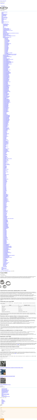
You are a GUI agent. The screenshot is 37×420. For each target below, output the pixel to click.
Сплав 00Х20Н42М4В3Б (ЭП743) (7, 56)
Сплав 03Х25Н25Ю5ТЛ (6, 80)
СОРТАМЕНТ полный (4, 392)
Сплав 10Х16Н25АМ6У (6, 118)
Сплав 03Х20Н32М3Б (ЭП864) (7, 72)
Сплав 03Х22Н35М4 (5, 78)
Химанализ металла (4, 395)
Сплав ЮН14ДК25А (5, 239)
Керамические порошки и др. (5, 390)
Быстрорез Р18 (5, 31)
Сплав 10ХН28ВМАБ (6, 125)
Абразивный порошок (4, 388)
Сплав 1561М (5, 132)
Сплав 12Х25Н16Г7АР (6, 128)
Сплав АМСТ (5, 189)
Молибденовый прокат (4, 17)
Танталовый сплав (5, 263)
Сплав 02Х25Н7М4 (5, 69)
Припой (3, 21)
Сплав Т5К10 (5, 214)
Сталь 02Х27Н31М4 (5, 251)
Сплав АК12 (4, 178)
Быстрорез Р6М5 (5, 32)
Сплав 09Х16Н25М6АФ (6, 107)
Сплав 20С (4, 140)
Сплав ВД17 (4, 205)
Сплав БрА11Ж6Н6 (5, 195)
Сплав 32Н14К (6, 46)
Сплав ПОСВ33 (5, 211)
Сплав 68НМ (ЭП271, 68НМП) (8, 52)
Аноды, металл (2, 10)
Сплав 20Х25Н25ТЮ (5, 143)
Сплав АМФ (4, 190)
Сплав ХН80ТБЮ (5, 228)
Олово (2, 20)
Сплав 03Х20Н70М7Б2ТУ (6, 76)
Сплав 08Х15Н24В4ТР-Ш (6, 100)
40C (3, 26)
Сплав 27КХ (6, 42)
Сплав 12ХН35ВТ (5, 129)
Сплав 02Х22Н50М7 (5, 64)
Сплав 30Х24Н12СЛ (5, 150)
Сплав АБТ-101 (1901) (6, 174)
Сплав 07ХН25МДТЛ (6, 97)
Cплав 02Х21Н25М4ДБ (6, 28)
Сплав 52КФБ (5, 166)
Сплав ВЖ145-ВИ (5, 206)
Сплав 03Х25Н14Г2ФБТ (6, 79)
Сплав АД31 (4, 176)
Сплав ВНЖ (4, 207)
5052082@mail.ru (2, 3)
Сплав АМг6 (4, 188)
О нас (2, 399)
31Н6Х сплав (6, 38)
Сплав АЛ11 (4, 185)
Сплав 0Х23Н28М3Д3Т (6, 111)
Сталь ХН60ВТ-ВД (5, 260)
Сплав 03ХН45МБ (5, 82)
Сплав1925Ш (4, 243)
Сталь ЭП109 (4, 261)
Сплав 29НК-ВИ (7, 44)
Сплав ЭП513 (5, 235)
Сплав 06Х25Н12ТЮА (6, 89)
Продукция (3, 400)
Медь (2, 16)
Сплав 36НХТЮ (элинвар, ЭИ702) (7, 158)
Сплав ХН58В (5, 222)
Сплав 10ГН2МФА (5, 114)
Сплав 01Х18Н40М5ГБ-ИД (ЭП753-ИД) (8, 59)
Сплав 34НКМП (7, 48)
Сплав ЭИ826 (5, 233)
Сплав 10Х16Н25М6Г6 (6, 121)
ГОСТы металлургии (4, 389)
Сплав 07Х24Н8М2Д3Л (6, 94)
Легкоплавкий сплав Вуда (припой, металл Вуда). (9, 35)
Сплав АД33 (4, 177)
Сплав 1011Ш (5, 113)
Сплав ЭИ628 (5, 232)
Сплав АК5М (5, 180)
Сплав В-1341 (5, 202)
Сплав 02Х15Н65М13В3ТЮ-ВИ (7, 62)
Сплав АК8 (4, 183)
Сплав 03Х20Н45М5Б (6, 74)
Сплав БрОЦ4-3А (5, 200)
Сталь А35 (4, 258)
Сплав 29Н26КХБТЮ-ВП (8, 43)
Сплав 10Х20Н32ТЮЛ (6, 122)
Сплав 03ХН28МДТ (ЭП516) (6, 81)
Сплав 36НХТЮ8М (5, 159)
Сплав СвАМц (5, 213)
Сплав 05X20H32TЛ (5, 84)
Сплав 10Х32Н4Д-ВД (6, 124)
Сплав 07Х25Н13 (5, 95)
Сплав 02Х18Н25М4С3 (6, 63)
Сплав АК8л (4, 184)
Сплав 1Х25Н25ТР (5, 139)
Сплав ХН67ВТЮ (5, 225)
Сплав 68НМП (6, 53)
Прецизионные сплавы (6, 37)
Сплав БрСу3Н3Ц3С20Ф (6, 201)
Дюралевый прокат (4, 14)
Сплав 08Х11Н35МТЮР (6, 99)
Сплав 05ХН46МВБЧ (5, 86)
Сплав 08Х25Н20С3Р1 (6, 103)
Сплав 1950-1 (5, 138)
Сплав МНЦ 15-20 (5, 210)
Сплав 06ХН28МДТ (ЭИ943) (6, 91)
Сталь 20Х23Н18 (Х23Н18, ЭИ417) (7, 257)
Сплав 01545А (5, 57)
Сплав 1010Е (4, 112)
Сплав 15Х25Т (5, 134)
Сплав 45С (4, 163)
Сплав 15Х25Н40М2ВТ (6, 133)
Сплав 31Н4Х (6, 45)
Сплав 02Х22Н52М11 (6, 65)
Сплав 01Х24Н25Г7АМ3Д (6, 60)
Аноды (2, 12)
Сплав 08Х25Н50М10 (6, 105)
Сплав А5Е (4, 172)
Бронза (2, 13)
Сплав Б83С (4, 192)
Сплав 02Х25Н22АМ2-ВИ (6, 66)
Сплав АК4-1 (4, 179)
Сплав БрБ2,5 (5, 197)
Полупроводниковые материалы (6, 396)
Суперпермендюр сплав (6, 262)
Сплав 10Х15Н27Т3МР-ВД (6, 116)
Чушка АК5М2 (5, 266)
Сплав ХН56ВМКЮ (5, 221)
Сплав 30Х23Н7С (5, 149)
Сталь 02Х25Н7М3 (5, 250)
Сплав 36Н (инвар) (5, 157)
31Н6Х (18, 344)
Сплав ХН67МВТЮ (5, 226)
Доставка (3, 402)
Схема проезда (3, 401)
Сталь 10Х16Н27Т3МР (6, 256)
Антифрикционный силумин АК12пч (8, 30)
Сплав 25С (4, 145)
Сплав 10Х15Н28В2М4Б (6, 117)
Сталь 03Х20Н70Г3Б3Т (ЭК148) (7, 252)
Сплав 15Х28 (4, 135)
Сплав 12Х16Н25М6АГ (6, 127)
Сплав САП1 (4, 212)
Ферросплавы (5, 264)
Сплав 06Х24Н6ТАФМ (6, 88)
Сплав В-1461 (5, 203)
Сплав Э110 (4, 229)
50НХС (15, 353)
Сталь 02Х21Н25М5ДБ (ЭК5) (6, 249)
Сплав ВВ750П (5, 204)
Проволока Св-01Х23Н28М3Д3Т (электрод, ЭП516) (9, 54)
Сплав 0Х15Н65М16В (6, 108)
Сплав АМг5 (4, 187)
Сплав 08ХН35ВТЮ (5, 106)
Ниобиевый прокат (4, 19)
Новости (1, 359)
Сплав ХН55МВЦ (5, 220)
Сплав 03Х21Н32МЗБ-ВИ (6, 77)
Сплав (2, 23)
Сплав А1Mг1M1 (5, 170)
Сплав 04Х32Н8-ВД (5, 83)
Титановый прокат (4, 268)
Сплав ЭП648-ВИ (5, 237)
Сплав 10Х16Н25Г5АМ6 (6, 119)
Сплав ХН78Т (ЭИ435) (6, 227)
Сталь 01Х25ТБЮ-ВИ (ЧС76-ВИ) (7, 247)
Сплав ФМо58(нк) (5, 216)
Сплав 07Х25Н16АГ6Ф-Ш (6, 96)
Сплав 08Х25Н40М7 (5, 104)
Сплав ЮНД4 (5, 240)
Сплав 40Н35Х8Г (5, 162)
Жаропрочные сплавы (6, 33)
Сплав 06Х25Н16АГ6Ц (6, 90)
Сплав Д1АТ (4, 209)
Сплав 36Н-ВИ (6, 49)
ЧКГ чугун (4, 265)
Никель (3, 18)
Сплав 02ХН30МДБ (5, 70)
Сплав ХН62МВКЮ (5, 224)
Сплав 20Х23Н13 (5, 141)
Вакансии (3, 403)
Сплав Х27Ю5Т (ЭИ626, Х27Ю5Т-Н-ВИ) (8, 218)
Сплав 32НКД (5, 152)
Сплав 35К (4, 153)
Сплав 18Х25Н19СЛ (5, 136)
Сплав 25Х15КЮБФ (7, 40)
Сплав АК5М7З (5, 181)
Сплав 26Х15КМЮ (7, 41)
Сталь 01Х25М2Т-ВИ (6, 245)
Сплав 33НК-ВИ (7, 47)
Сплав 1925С (4, 137)
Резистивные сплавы (5, 55)
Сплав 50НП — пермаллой (6, 164)
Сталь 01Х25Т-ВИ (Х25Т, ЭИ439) (7, 246)
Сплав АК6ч (4, 182)
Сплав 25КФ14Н (7, 39)
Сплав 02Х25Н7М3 (5, 68)
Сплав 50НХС (6, 51)
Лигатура (4, 36)
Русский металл (2, 4)
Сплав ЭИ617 (5, 231)
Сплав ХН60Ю (5, 223)
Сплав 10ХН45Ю (5, 126)
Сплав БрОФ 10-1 (5, 199)
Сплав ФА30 (4, 215)
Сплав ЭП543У (5, 236)
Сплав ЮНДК (5, 241)
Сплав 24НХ (4, 144)
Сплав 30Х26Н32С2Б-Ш (6, 151)
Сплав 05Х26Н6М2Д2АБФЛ (6, 85)
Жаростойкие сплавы (5, 34)
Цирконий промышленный (5, 269)
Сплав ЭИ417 (5, 230)
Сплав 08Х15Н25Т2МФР (6, 101)
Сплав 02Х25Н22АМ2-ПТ (6, 67)
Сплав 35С (4, 155)
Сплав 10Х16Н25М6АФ (6, 120)
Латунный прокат (4, 15)
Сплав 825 (4, 168)
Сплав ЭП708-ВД (5, 238)
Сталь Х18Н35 (5, 259)
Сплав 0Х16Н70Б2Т (5, 109)
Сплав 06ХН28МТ (5, 92)
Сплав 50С (4, 165)
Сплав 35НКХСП (5, 154)
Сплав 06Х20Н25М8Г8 (6, 87)
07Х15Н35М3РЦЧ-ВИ (6, 24)
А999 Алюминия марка (6, 29)
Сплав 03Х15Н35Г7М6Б (6, 71)
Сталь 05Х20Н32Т (5, 254)
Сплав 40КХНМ (5, 161)
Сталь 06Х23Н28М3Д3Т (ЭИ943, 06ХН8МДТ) (9, 255)
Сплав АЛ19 (4, 186)
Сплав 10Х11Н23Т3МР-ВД (6, 115)
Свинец (3, 22)
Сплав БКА (4, 193)
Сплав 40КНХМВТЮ (6, 160)
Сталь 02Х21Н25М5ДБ (6, 248)
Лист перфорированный (5, 391)
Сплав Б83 (4, 191)
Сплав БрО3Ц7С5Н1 (5, 198)
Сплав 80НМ (4, 167)
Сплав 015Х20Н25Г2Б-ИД (6, 58)
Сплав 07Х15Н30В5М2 (6, 93)
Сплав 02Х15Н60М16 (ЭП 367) (7, 61)
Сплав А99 (4, 173)
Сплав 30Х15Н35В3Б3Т (6, 148)
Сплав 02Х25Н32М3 (5, 169)
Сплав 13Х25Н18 (5, 131)
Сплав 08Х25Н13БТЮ (6, 102)
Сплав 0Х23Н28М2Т (5, 110)
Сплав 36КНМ (5, 156)
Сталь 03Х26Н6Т (5, 253)
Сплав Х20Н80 (5, 217)
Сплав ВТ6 (4, 208)
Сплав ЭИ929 (5, 234)
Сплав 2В (4, 147)
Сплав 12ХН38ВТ (5, 130)
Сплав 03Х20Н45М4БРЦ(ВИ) (7, 73)
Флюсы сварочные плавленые (5, 394)
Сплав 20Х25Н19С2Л (6, 142)
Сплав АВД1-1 (5, 175)
